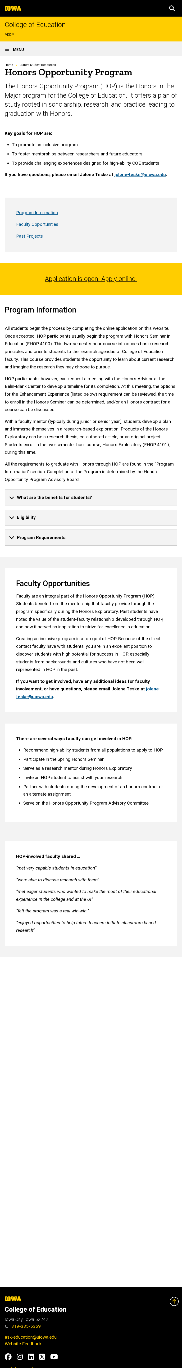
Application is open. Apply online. (91, 279)
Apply (9, 34)
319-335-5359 (25, 1326)
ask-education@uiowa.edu (31, 1337)
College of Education (35, 24)
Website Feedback (23, 1343)
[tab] (91, 497)
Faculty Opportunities (37, 224)
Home (9, 65)
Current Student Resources (38, 65)
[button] (172, 8)
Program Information (37, 212)
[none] (91, 497)
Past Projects (29, 236)
